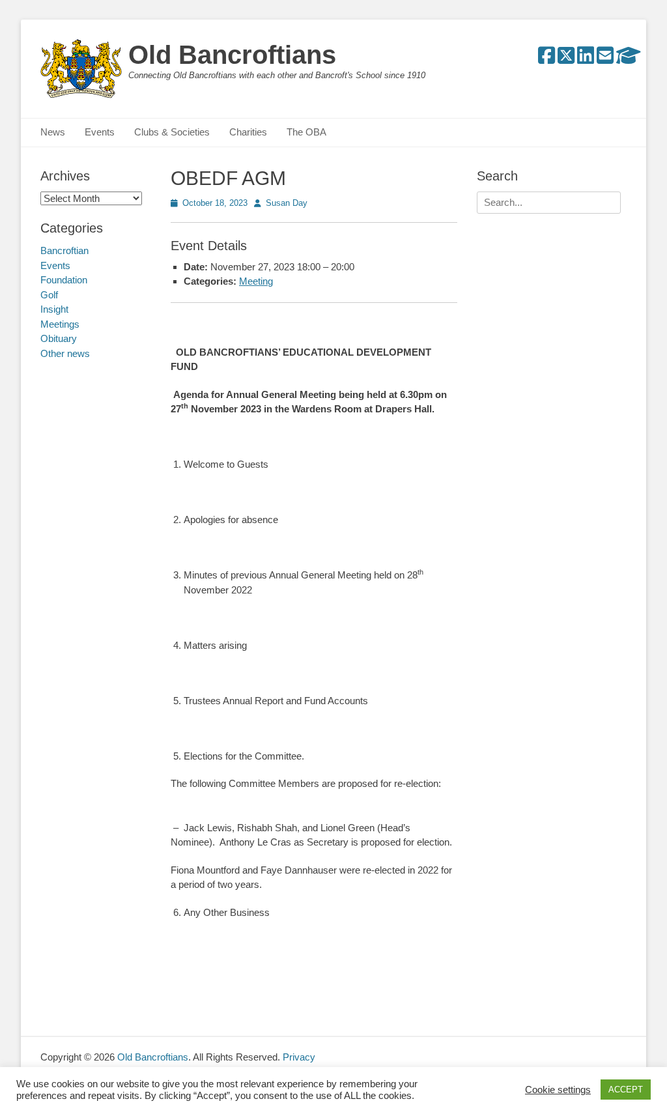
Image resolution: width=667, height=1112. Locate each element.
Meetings (59, 324)
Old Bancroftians (232, 54)
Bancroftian (64, 250)
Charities (248, 131)
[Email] (605, 58)
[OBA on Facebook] (546, 58)
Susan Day (286, 203)
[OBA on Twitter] (566, 58)
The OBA (306, 131)
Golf (49, 294)
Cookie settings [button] (558, 1090)
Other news (65, 353)
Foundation (63, 279)
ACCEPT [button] (625, 1089)
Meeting (256, 281)
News (52, 131)
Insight (54, 309)
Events (100, 131)
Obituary (58, 338)
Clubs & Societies (172, 131)
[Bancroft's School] (628, 58)
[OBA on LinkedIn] (585, 58)
